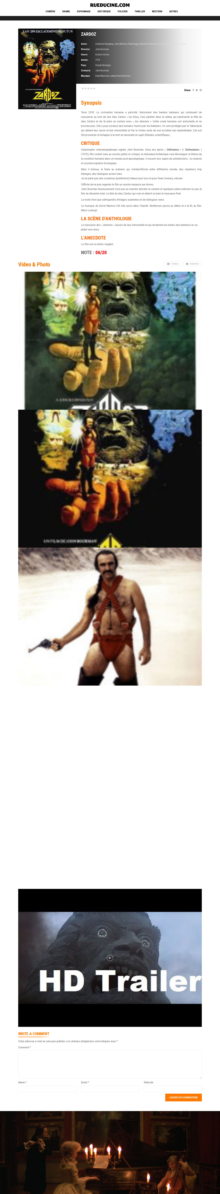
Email (85, 1082)
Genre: (84, 54)
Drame (66, 11)
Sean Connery (180, 43)
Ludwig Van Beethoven (120, 75)
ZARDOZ (88, 34)
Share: (187, 90)
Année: (84, 59)
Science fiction (102, 54)
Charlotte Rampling (104, 43)
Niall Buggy (133, 43)
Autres (173, 11)
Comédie (50, 11)
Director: (85, 49)
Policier (123, 11)
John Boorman (102, 49)
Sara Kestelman (165, 43)
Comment (24, 1047)
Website (148, 1082)
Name (22, 1082)
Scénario (85, 70)
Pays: (83, 65)
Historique (104, 11)
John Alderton (120, 43)
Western (157, 11)
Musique (85, 75)
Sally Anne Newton (148, 43)
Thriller (140, 11)
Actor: (84, 43)
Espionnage (84, 11)
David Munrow (101, 75)
